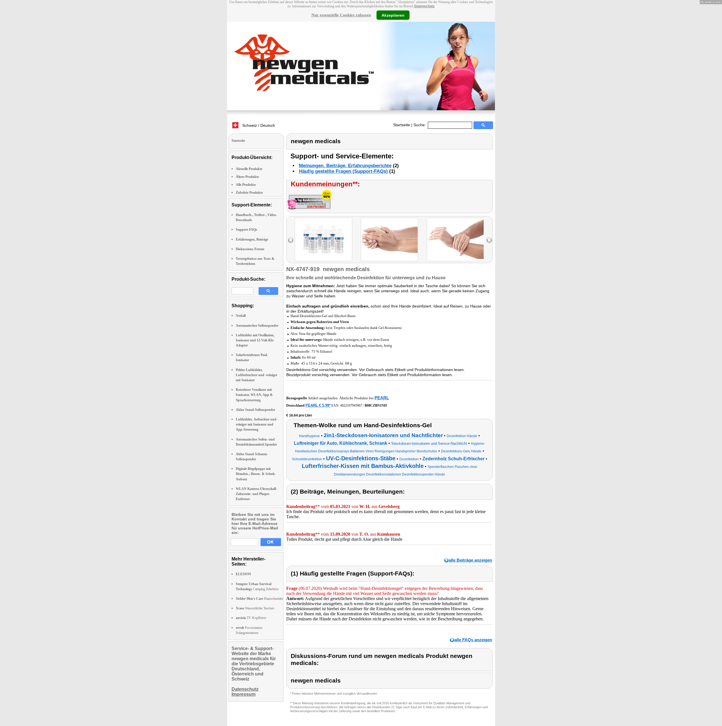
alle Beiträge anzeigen (470, 560)
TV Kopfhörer (251, 618)
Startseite (401, 125)
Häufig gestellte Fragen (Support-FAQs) (343, 171)
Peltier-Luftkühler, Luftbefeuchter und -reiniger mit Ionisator (256, 375)
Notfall (241, 316)
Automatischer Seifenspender (257, 326)
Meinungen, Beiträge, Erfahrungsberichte (345, 165)
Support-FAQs (246, 230)
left (290, 240)
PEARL (382, 397)
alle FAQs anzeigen (473, 639)
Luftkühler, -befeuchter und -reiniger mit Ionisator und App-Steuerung (257, 424)
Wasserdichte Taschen (255, 608)
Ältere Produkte (247, 177)
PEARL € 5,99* (318, 405)
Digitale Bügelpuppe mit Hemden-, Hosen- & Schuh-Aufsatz (256, 474)
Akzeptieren (393, 15)
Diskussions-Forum (250, 249)
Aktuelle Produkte (249, 169)
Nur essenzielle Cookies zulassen (341, 15)
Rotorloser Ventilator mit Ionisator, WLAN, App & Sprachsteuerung (254, 395)
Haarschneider (259, 599)
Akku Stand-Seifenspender (255, 410)
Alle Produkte (246, 185)
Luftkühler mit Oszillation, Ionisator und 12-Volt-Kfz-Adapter (255, 340)
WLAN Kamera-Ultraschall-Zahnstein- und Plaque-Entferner (256, 494)
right (489, 240)
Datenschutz (424, 6)
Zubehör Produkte (249, 193)
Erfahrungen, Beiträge (252, 239)
